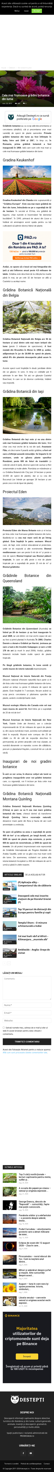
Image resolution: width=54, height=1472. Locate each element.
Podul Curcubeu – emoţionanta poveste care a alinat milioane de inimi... (35, 1232)
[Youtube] (31, 1453)
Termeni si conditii (11, 1463)
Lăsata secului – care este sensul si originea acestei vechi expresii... (35, 1300)
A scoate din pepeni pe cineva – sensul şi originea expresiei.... (35, 1189)
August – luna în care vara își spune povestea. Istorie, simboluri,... (33, 1287)
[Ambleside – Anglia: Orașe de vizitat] (10, 953)
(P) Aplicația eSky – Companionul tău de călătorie (34, 884)
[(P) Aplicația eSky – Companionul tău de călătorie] (10, 885)
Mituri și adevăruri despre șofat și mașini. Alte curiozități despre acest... (35, 1273)
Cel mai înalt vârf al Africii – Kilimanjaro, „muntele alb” (33, 938)
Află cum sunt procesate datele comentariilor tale (25, 1052)
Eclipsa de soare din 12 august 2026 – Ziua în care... (34, 1244)
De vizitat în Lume (25, 68)
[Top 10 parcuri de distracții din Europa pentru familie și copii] (10, 912)
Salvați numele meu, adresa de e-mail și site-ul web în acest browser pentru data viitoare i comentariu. (25, 1030)
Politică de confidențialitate (31, 1463)
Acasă (3, 68)
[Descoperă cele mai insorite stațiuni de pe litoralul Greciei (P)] (10, 899)
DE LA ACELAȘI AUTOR (35, 875)
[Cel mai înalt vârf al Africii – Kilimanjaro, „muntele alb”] (10, 939)
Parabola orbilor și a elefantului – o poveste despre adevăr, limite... (35, 1218)
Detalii (26, 11)
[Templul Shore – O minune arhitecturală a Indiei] (10, 926)
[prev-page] (4, 963)
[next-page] (9, 963)
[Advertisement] (27, 36)
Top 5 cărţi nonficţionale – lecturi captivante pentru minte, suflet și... (35, 1177)
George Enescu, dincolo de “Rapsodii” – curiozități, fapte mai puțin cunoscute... (34, 1204)
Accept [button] (37, 11)
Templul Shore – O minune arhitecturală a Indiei (32, 924)
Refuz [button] (17, 11)
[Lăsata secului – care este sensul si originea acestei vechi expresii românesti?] (10, 1301)
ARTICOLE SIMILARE (13, 875)
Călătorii (12, 68)
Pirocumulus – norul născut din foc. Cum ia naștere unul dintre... (35, 1259)
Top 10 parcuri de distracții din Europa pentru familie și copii (34, 911)
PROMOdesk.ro (27, 1436)
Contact (47, 1463)
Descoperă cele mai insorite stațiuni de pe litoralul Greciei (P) (34, 899)
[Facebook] (23, 1453)
